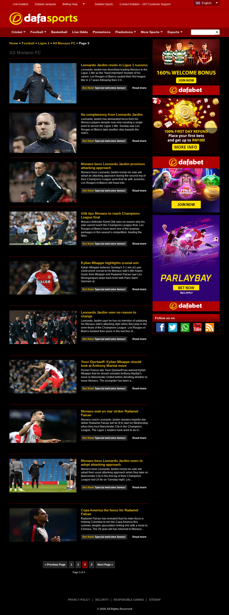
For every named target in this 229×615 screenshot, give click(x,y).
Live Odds (80, 32)
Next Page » (105, 564)
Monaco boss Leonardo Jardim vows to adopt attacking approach (112, 462)
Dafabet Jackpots (45, 4)
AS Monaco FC (64, 43)
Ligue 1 (43, 43)
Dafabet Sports (104, 4)
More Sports (150, 32)
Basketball (59, 32)
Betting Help (70, 4)
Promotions (101, 32)
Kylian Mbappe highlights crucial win (110, 263)
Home (13, 43)
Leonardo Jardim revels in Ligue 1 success (114, 65)
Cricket (17, 32)
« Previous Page (55, 564)
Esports (173, 32)
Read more (139, 88)
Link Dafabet (20, 4)
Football (36, 32)
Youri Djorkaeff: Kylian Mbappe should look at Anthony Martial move (111, 363)
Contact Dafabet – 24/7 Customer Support (145, 4)
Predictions (124, 32)
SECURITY (102, 599)
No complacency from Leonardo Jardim (112, 114)
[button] (217, 32)
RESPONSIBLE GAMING (129, 599)
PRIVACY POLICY (79, 599)
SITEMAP (155, 599)
